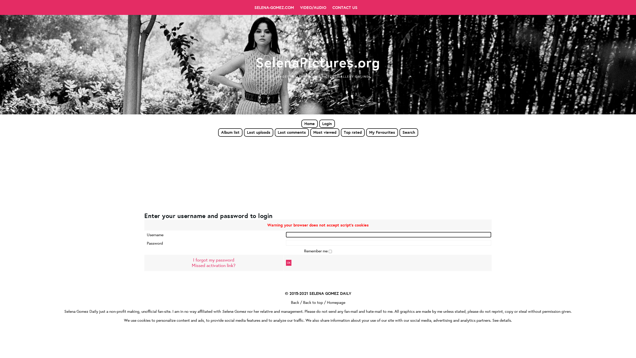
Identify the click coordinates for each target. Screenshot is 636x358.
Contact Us (345, 7)
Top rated (353, 132)
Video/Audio (313, 7)
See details (501, 320)
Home (309, 123)
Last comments (292, 132)
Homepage (336, 302)
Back (295, 302)
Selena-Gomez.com (274, 7)
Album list (230, 132)
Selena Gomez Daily (81, 311)
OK (288, 263)
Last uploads (258, 132)
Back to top (313, 302)
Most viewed (324, 132)
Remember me (316, 250)
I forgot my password (213, 260)
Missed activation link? (214, 265)
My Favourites (382, 132)
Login (327, 123)
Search (408, 132)
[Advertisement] (318, 174)
